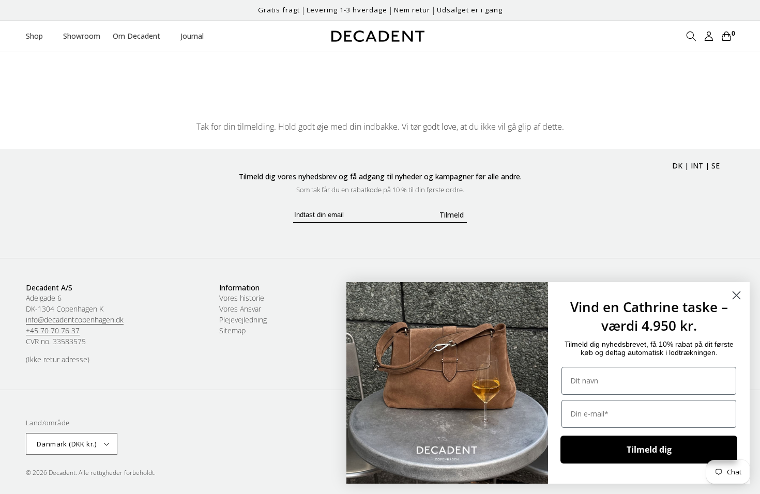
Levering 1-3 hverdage (347, 9)
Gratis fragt (279, 9)
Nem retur (412, 9)
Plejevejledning (243, 319)
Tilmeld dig (649, 449)
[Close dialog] (736, 295)
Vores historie (241, 298)
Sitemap (232, 330)
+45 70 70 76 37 (53, 330)
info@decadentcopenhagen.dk (75, 320)
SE (715, 166)
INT (697, 166)
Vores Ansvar (240, 309)
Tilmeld (451, 215)
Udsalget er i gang (470, 9)
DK (677, 166)
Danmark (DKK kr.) (67, 444)
